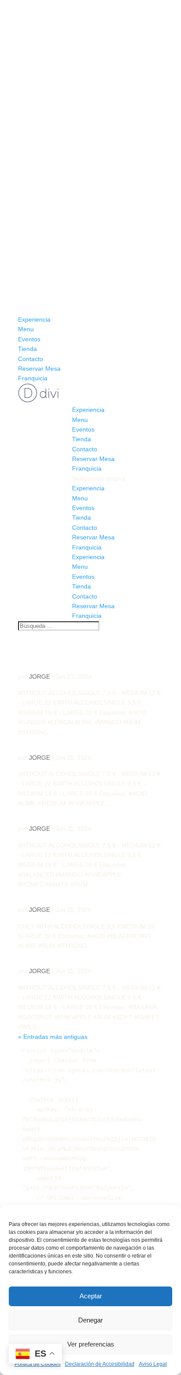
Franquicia (32, 378)
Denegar (90, 1320)
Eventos (29, 339)
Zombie (36, 814)
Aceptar (91, 1296)
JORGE (39, 676)
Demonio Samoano (64, 661)
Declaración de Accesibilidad (99, 1364)
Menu (26, 329)
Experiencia (34, 319)
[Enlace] (38, 400)
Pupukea (39, 742)
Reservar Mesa (39, 368)
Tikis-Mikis (46, 895)
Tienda (27, 348)
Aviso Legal (153, 1364)
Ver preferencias (90, 1344)
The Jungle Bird (57, 956)
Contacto (30, 358)
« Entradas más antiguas (52, 1036)
